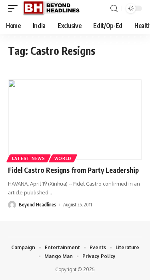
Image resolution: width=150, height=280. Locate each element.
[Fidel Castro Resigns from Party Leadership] (75, 120)
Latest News (28, 158)
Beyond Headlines (37, 205)
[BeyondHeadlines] (54, 8)
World (63, 158)
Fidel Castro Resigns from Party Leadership (73, 170)
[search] (114, 8)
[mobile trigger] (15, 8)
